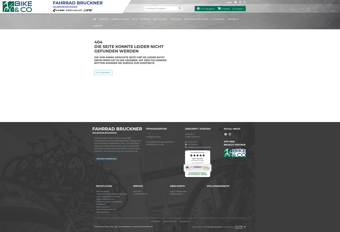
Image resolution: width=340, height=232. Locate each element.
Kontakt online (102, 191)
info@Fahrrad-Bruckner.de (199, 147)
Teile (134, 19)
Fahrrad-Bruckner (215, 227)
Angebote (233, 19)
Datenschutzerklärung (106, 209)
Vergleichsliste (176, 194)
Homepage (156, 221)
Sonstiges (175, 19)
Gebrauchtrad (120, 19)
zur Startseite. (103, 72)
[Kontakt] (245, 2)
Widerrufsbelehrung (105, 199)
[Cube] (59, 10)
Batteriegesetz (102, 207)
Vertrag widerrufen (106, 159)
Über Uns (137, 191)
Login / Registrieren (178, 191)
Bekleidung (160, 19)
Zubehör (145, 19)
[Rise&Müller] (74, 10)
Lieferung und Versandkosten (109, 202)
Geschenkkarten (140, 194)
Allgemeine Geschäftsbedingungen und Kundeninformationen (112, 195)
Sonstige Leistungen (196, 19)
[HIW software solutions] (239, 227)
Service (98, 26)
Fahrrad (103, 19)
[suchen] (180, 8)
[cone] (88, 10)
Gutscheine (218, 19)
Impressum (101, 204)
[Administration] (245, 227)
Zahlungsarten (102, 212)
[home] (94, 19)
